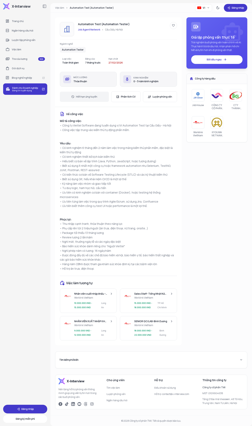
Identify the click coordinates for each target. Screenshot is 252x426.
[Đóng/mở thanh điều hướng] (44, 6)
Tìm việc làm (113, 387)
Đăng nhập (235, 8)
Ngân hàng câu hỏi (117, 400)
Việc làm (59, 7)
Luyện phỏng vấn (160, 97)
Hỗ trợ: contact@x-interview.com (171, 394)
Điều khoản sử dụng (165, 387)
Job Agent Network (89, 29)
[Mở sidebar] (6, 6)
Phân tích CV (126, 97)
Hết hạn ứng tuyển (84, 97)
